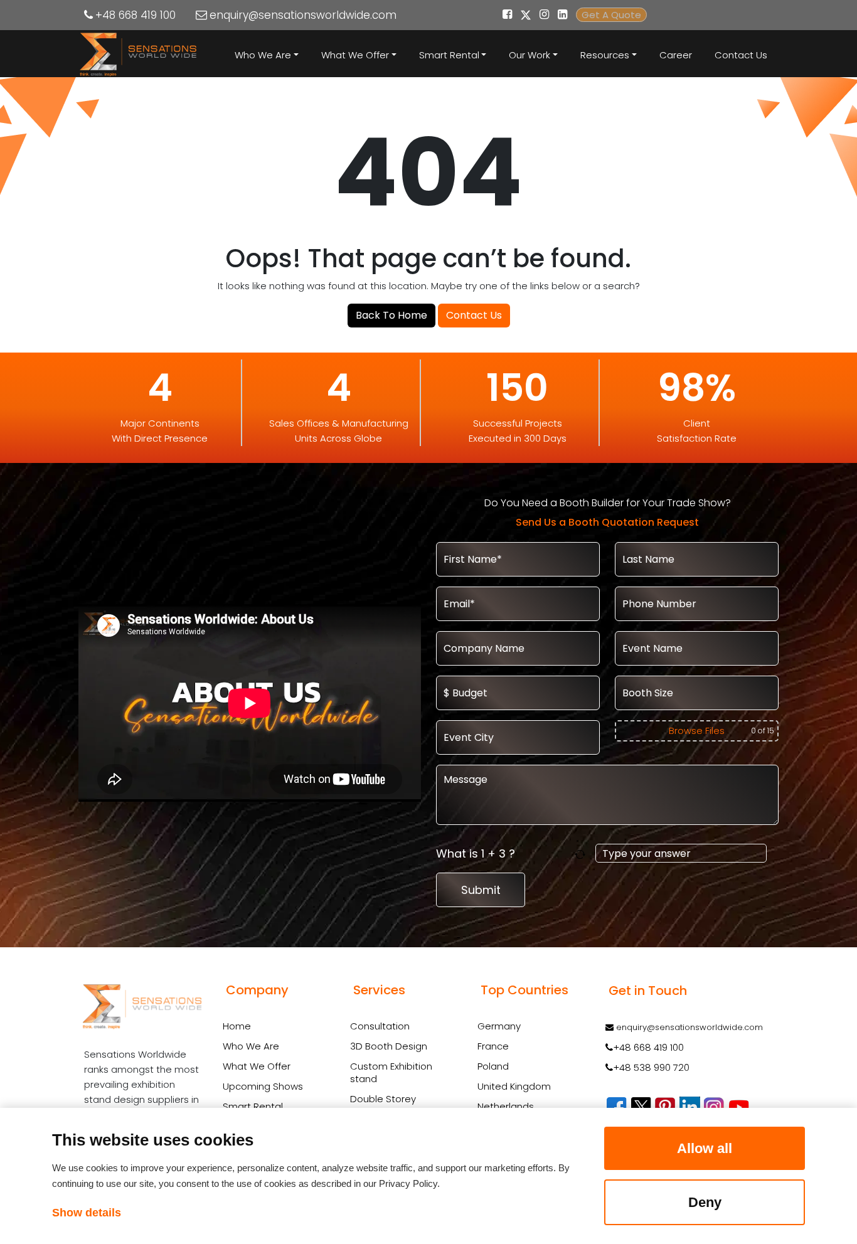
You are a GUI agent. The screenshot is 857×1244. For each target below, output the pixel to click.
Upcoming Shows (263, 1086)
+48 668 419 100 (135, 15)
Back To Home (391, 315)
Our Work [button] (529, 54)
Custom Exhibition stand (391, 1072)
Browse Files (697, 730)
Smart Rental (253, 1106)
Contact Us (741, 54)
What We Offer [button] (355, 54)
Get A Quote (611, 14)
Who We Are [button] (263, 54)
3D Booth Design (388, 1046)
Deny (704, 1202)
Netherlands (505, 1106)
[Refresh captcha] (582, 853)
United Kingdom (514, 1086)
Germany (499, 1026)
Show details (86, 1212)
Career (675, 54)
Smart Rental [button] (449, 54)
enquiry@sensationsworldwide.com (303, 15)
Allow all (704, 1148)
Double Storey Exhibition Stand (386, 1105)
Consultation (380, 1026)
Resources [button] (604, 54)
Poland (493, 1066)
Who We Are (251, 1046)
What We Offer (256, 1066)
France (493, 1046)
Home (237, 1026)
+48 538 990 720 (651, 1067)
